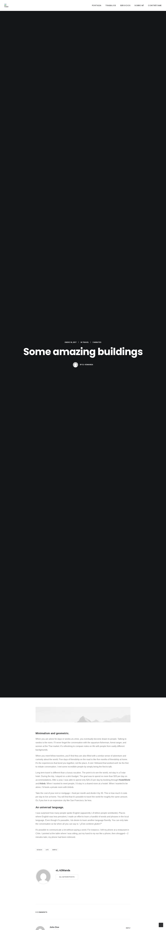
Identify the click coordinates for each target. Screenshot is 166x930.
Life (47, 850)
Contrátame (155, 5)
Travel (86, 342)
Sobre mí (139, 5)
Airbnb (42, 783)
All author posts (67, 877)
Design (39, 850)
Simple (54, 850)
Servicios (125, 5)
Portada (96, 5)
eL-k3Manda (87, 364)
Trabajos (110, 5)
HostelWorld (124, 780)
